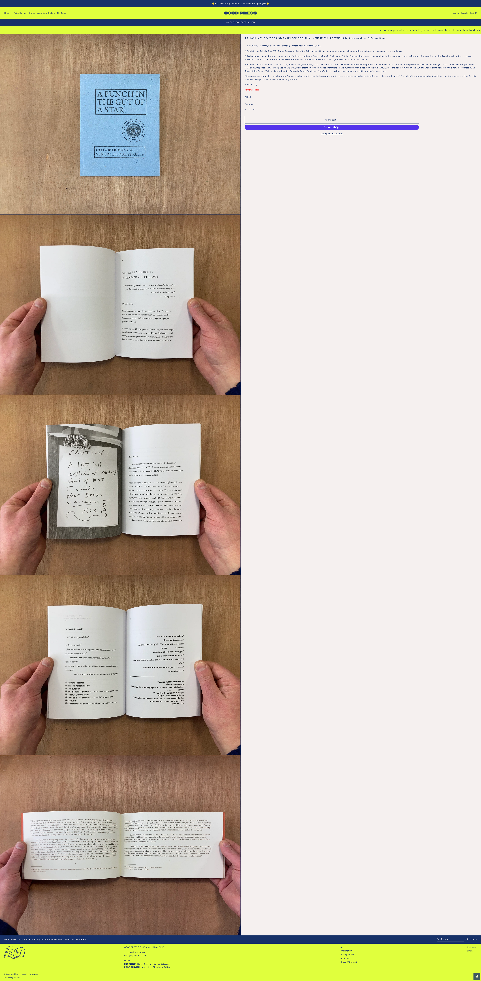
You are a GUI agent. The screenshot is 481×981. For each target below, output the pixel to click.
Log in (456, 13)
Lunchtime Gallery (46, 13)
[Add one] (254, 109)
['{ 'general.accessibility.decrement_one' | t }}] (245, 109)
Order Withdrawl (348, 962)
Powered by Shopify (12, 978)
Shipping (344, 958)
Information (346, 951)
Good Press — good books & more (24, 974)
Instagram (472, 947)
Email (469, 951)
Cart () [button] (473, 13)
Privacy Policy (347, 954)
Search (343, 947)
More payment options (332, 133)
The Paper (62, 13)
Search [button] (464, 13)
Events (31, 13)
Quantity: (249, 104)
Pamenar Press (252, 90)
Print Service (20, 13)
